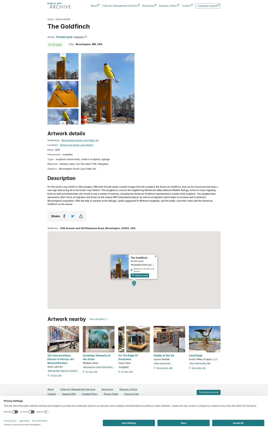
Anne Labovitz (55, 366)
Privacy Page (111, 393)
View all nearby (97, 319)
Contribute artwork (207, 6)
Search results (63, 19)
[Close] (155, 256)
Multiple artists (90, 363)
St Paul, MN (55, 375)
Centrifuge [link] (195, 355)
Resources (148, 6)
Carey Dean (124, 363)
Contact (186, 6)
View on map (141, 275)
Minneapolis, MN (164, 368)
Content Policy (90, 393)
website (81, 37)
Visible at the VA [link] (164, 355)
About (94, 6)
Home (50, 19)
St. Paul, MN (91, 371)
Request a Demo (168, 6)
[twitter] (73, 216)
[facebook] (64, 216)
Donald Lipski (64, 37)
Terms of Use (131, 393)
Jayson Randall (161, 359)
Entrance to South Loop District (76, 144)
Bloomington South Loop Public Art (80, 140)
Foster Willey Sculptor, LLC (203, 359)
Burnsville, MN (198, 368)
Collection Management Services (119, 6)
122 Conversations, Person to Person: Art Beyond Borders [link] (60, 359)
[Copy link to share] (81, 216)
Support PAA (69, 393)
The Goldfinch (139, 257)
